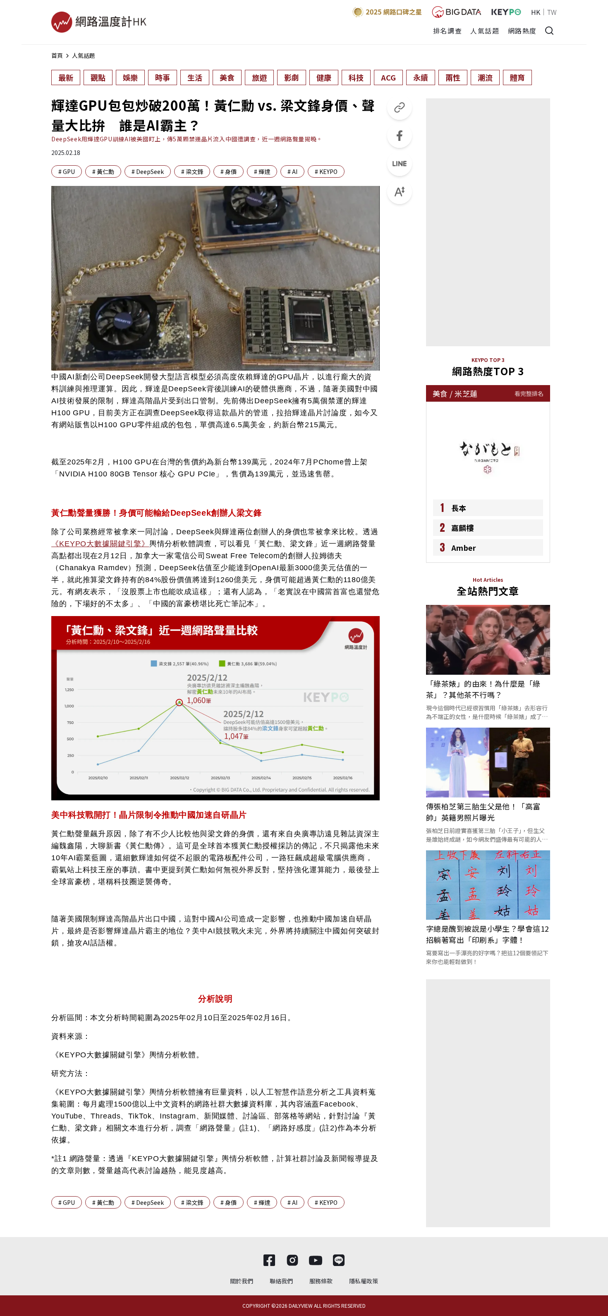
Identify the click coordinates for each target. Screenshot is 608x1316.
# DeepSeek (148, 171)
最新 (65, 77)
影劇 (291, 77)
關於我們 (241, 1281)
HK (535, 12)
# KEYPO (326, 171)
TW (552, 12)
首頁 (57, 55)
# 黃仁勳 (103, 171)
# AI (292, 171)
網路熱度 (522, 31)
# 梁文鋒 (192, 171)
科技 (356, 77)
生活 (194, 77)
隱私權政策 (363, 1281)
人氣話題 (484, 31)
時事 (162, 77)
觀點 (98, 77)
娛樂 (130, 77)
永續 (420, 77)
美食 (227, 77)
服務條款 (321, 1281)
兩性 (452, 77)
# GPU (66, 171)
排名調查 (447, 31)
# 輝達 (262, 171)
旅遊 (259, 77)
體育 (517, 77)
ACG (388, 77)
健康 (323, 77)
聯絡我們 (281, 1281)
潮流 (485, 77)
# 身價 (228, 171)
